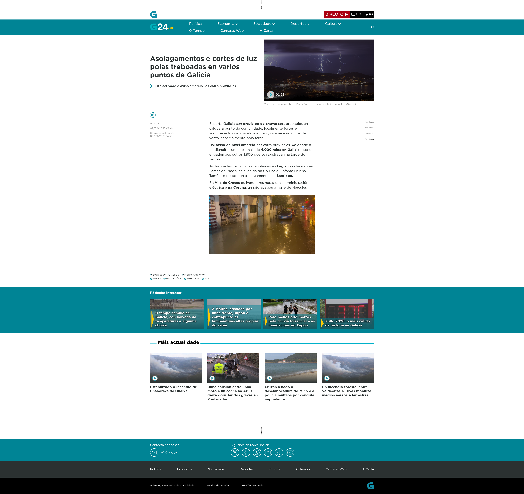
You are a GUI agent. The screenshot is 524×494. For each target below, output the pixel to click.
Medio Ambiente (194, 274)
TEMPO (157, 278)
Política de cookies (217, 485)
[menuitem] (195, 23)
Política (155, 469)
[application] (319, 70)
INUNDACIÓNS (173, 278)
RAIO (207, 278)
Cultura (274, 469)
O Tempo (303, 469)
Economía (184, 469)
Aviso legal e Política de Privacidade (172, 485)
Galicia (175, 274)
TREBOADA (193, 278)
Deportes (247, 469)
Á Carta (368, 469)
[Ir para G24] (161, 26)
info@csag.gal (169, 452)
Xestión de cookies (253, 485)
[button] (270, 94)
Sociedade (159, 274)
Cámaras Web (336, 469)
